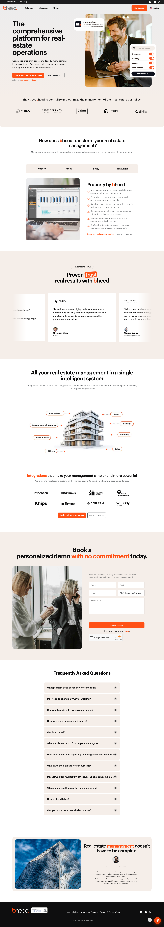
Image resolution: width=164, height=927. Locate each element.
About (56, 8)
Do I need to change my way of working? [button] (69, 698)
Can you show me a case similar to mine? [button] (69, 810)
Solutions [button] (29, 8)
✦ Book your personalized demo (28, 75)
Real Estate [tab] (122, 168)
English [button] (156, 8)
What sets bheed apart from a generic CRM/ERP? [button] (73, 743)
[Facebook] (145, 912)
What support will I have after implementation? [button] (72, 788)
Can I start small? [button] (56, 732)
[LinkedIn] (141, 912)
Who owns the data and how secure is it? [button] (69, 765)
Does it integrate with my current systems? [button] (70, 710)
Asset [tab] (69, 168)
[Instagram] (150, 912)
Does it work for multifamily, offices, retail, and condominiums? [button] (81, 776)
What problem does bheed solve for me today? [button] (72, 687)
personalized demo (28, 80)
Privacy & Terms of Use (110, 912)
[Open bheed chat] (157, 920)
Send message (116, 625)
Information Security (89, 912)
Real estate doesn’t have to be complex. (117, 848)
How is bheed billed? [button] (58, 799)
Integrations (44, 8)
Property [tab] (41, 168)
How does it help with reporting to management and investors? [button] (81, 754)
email (127, 631)
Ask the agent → (55, 75)
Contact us (139, 8)
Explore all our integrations (72, 515)
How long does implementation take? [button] (67, 721)
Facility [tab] (95, 168)
